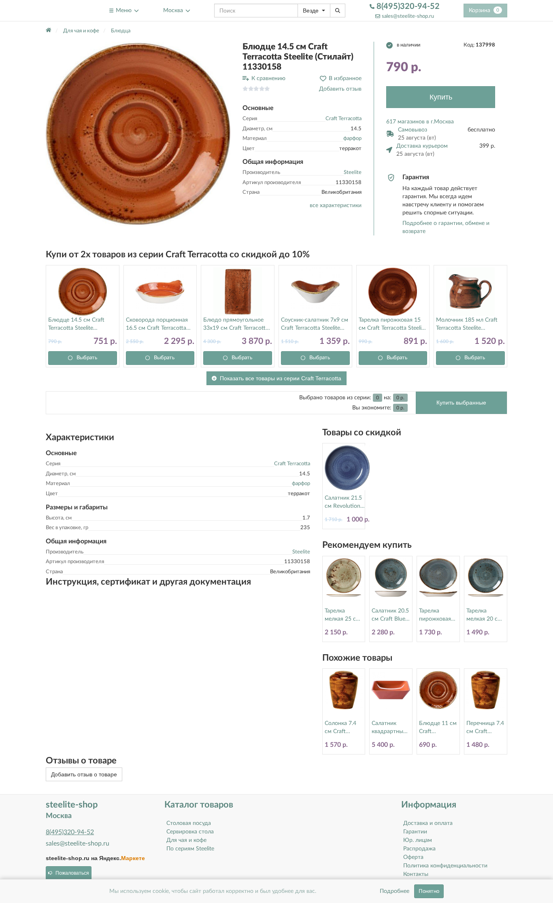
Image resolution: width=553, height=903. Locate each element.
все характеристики (336, 205)
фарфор (352, 138)
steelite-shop (65, 10)
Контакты (415, 874)
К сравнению (268, 78)
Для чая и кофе (186, 840)
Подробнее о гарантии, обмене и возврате (445, 227)
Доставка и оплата (428, 823)
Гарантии (415, 832)
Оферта (413, 857)
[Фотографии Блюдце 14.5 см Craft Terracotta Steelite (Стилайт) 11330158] (138, 134)
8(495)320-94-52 (407, 6)
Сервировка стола (190, 832)
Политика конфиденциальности (445, 866)
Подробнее (394, 891)
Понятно (429, 891)
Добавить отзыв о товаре (84, 774)
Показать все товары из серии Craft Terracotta (280, 378)
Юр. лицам (417, 840)
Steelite (353, 172)
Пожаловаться (72, 873)
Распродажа (419, 849)
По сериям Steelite (190, 849)
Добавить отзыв (340, 89)
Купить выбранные (461, 402)
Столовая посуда (188, 823)
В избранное (345, 78)
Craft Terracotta (343, 118)
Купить (441, 97)
